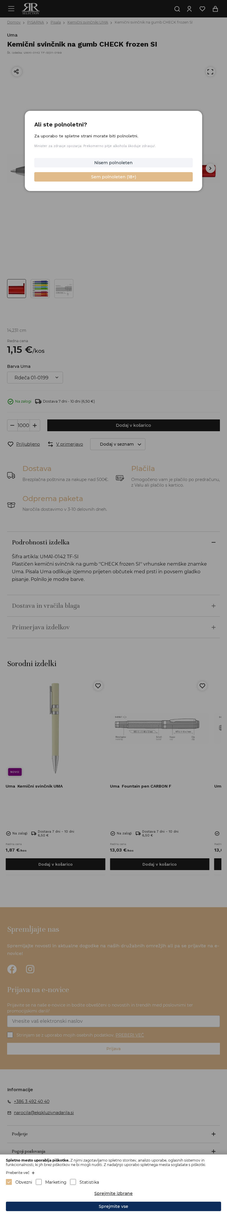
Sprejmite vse (113, 1206)
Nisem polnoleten (113, 162)
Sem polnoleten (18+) (113, 176)
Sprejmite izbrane (113, 1193)
